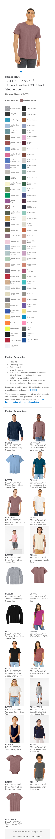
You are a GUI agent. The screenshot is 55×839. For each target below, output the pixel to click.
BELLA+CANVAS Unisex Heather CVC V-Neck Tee (15, 522)
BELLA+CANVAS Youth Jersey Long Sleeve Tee (38, 749)
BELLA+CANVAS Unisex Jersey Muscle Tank (39, 560)
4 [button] (30, 71)
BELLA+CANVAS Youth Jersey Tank (13, 748)
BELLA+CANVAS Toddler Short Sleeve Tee (39, 598)
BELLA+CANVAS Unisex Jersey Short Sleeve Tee (14, 485)
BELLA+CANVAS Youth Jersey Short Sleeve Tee (38, 786)
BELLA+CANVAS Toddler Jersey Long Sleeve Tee (13, 598)
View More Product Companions (27, 831)
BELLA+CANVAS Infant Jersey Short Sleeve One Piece (13, 786)
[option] (27, 37)
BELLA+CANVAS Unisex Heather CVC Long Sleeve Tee (38, 447)
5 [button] (33, 71)
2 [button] (24, 71)
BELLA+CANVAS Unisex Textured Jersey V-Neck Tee (38, 522)
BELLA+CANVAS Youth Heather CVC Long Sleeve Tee (38, 712)
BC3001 (33, 390)
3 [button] (27, 71)
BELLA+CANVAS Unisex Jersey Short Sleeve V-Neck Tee (38, 485)
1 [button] (21, 71)
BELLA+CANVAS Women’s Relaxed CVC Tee (40, 673)
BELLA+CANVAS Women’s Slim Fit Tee (39, 635)
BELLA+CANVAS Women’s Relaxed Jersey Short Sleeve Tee (14, 674)
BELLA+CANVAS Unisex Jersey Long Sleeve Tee (13, 447)
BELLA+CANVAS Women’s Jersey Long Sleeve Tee (14, 636)
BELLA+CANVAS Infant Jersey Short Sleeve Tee (13, 560)
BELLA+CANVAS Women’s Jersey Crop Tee (14, 712)
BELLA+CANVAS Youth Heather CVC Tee (13, 824)
